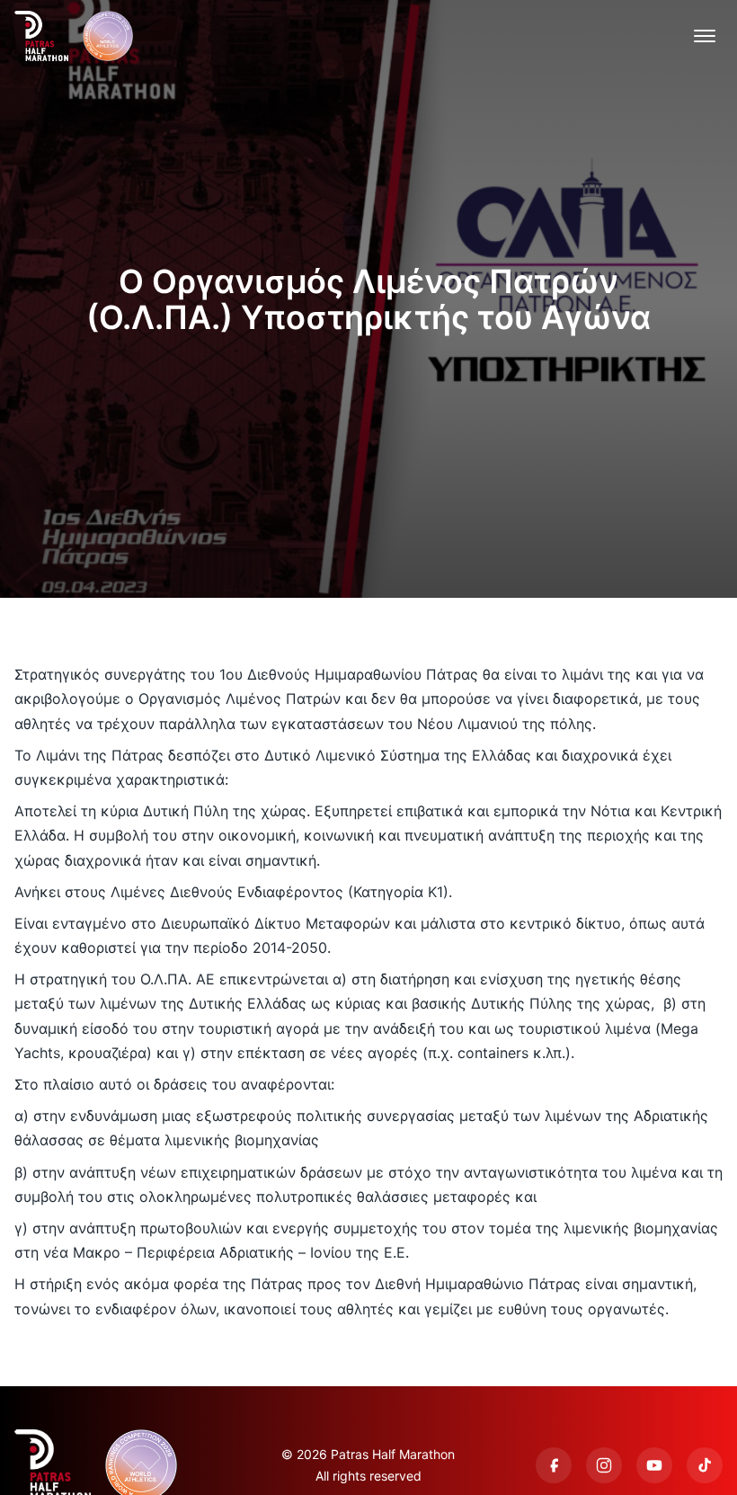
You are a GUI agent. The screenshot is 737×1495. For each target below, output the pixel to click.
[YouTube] (654, 1465)
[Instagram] (604, 1465)
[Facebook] (554, 1465)
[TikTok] (705, 1465)
